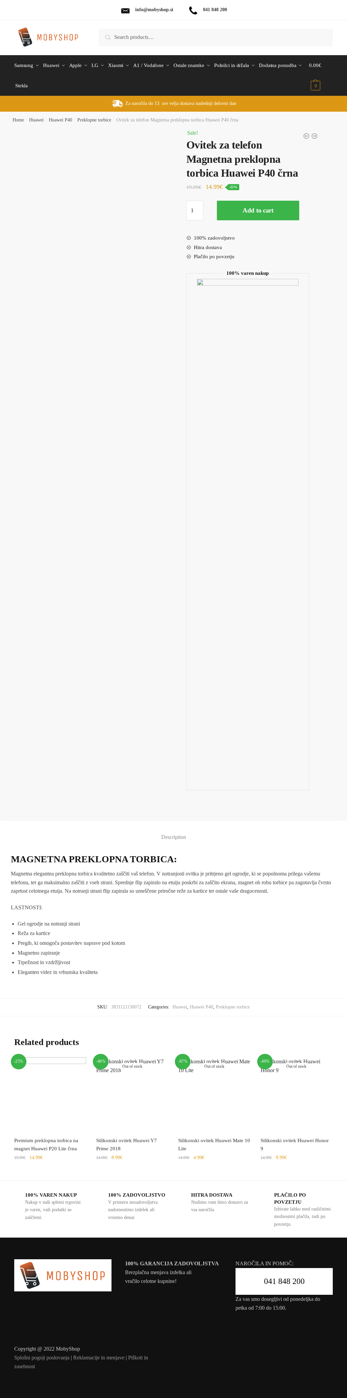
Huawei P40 (60, 120)
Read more (132, 1172)
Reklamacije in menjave (98, 1357)
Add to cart (258, 210)
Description (173, 837)
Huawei (36, 120)
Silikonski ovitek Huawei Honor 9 (295, 1144)
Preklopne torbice (94, 120)
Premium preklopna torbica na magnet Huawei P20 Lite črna (46, 1144)
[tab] (173, 831)
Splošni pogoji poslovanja (41, 1357)
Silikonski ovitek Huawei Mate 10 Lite (214, 1144)
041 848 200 (284, 1281)
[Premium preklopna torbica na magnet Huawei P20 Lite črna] (50, 1093)
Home (18, 120)
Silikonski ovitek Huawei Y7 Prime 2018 (126, 1144)
